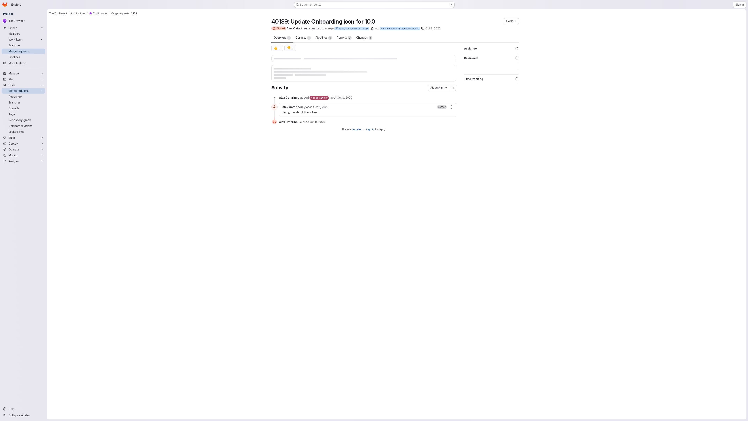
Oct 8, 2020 (433, 28)
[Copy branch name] (372, 28)
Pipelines (323, 37)
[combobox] (439, 97)
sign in (370, 138)
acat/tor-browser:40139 (353, 28)
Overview (281, 37)
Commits (302, 37)
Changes (363, 37)
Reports (343, 37)
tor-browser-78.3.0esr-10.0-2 (400, 28)
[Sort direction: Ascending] (453, 97)
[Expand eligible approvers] (451, 60)
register (357, 138)
